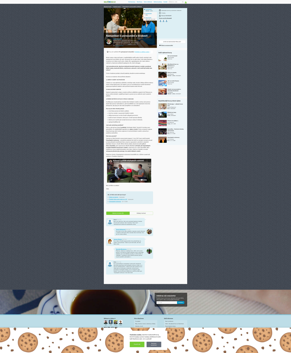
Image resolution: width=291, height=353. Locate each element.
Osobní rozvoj (117, 6)
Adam (120, 324)
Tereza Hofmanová (120, 229)
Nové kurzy (139, 2)
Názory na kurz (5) (118, 213)
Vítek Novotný (117, 39)
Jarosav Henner (118, 239)
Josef (111, 324)
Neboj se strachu (113, 197)
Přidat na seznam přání (167, 45)
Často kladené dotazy (170, 326)
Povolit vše (137, 344)
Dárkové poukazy (158, 2)
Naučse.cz (109, 2)
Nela (106, 324)
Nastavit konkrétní (154, 344)
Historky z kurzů (139, 326)
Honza (115, 324)
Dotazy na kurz (141, 213)
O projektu (137, 321)
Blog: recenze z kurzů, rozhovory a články (145, 323)
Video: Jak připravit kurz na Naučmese (174, 323)
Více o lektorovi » (119, 45)
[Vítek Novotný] (109, 41)
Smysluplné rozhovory (115, 201)
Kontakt (165, 2)
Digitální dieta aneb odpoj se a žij (118, 199)
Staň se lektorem (148, 2)
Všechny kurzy (131, 2)
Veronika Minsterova (121, 249)
